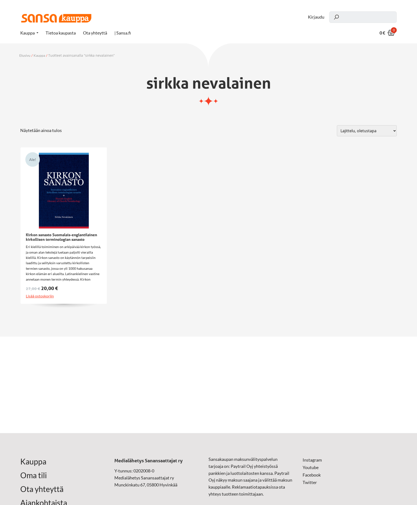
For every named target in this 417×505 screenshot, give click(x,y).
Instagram (312, 460)
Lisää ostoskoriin (40, 296)
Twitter (310, 482)
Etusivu (24, 55)
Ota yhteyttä (41, 489)
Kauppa (27, 33)
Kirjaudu (316, 17)
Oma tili (33, 475)
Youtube (311, 467)
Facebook (312, 475)
